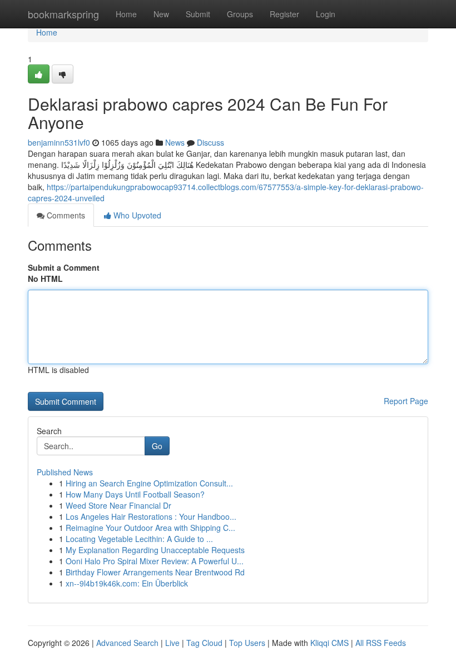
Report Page (406, 400)
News (175, 142)
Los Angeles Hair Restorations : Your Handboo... (151, 516)
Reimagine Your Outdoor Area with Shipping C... (150, 527)
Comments (64, 215)
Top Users (247, 642)
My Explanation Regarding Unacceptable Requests (155, 549)
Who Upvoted (136, 215)
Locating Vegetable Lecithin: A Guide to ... (139, 538)
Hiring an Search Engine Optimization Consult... (149, 483)
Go (157, 445)
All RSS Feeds (380, 642)
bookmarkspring (63, 14)
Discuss (210, 142)
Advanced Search (127, 642)
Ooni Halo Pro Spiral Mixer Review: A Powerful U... (155, 560)
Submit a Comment (64, 267)
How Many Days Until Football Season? (135, 494)
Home (126, 13)
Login (325, 13)
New (161, 13)
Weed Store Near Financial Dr (118, 505)
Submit (198, 13)
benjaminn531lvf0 (59, 142)
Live (172, 642)
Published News (65, 472)
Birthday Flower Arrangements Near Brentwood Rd (155, 572)
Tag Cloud (204, 642)
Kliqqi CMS (329, 642)
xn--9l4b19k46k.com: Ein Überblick (127, 583)
